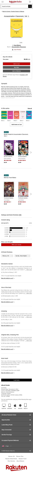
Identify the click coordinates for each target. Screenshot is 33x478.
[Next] (30, 152)
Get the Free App (7, 434)
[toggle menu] (2, 2)
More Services (11, 461)
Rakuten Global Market (11, 458)
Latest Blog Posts (7, 424)
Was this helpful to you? (7, 278)
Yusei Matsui (17, 45)
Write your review (16, 244)
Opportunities (6, 419)
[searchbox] (16, 6)
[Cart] (30, 2)
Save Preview (17, 49)
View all (30, 108)
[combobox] (7, 255)
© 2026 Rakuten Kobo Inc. (8, 450)
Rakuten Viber (19, 456)
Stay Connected (6, 429)
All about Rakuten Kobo (9, 415)
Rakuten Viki (11, 456)
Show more (28, 269)
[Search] (30, 6)
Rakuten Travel (22, 458)
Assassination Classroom (19, 47)
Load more (16, 380)
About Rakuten (20, 461)
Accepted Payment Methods (10, 440)
